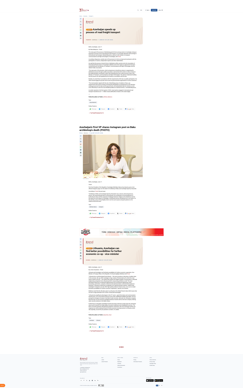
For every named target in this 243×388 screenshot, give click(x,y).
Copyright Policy (153, 363)
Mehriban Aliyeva (93, 206)
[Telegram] (92, 380)
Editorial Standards (121, 365)
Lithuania (98, 320)
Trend (119, 56)
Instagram (101, 206)
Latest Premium (104, 361)
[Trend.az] (84, 10)
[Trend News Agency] (83, 358)
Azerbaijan (92, 320)
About (118, 359)
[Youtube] (89, 380)
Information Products (137, 361)
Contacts (119, 363)
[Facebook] (84, 380)
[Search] (138, 10)
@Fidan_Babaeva (107, 97)
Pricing (134, 359)
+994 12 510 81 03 (83, 370)
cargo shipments (93, 102)
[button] (80, 19)
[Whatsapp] (81, 380)
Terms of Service (153, 359)
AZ (159, 385)
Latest (102, 359)
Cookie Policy (152, 365)
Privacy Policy (152, 361)
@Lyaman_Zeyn (107, 314)
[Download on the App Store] (150, 380)
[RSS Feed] (98, 380)
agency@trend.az (83, 371)
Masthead (119, 361)
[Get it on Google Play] (158, 380)
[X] (87, 380)
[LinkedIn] (95, 380)
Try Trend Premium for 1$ (96, 113)
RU (161, 385)
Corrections (119, 367)
